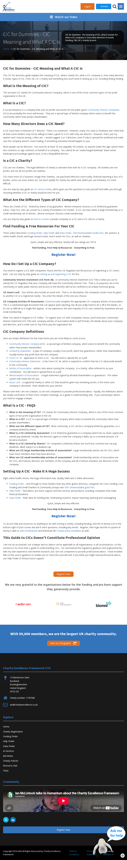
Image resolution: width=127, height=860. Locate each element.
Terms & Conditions (74, 853)
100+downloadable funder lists (88, 232)
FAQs (6, 770)
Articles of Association (20, 368)
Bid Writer (8, 755)
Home (6, 726)
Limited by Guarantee (20, 350)
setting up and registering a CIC (55, 274)
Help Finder (49, 232)
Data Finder (65, 232)
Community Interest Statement (24, 361)
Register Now (63, 574)
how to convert (41, 219)
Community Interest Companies (104, 109)
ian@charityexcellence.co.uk (24, 704)
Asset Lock (14, 382)
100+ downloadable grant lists (79, 487)
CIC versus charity (43, 189)
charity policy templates (69, 530)
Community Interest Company (24, 343)
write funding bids (28, 530)
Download (50, 301)
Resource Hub (10, 765)
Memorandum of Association (24, 375)
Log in (87, 6)
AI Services (8, 750)
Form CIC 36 (15, 357)
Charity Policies (10, 760)
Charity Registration (13, 731)
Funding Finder (34, 232)
